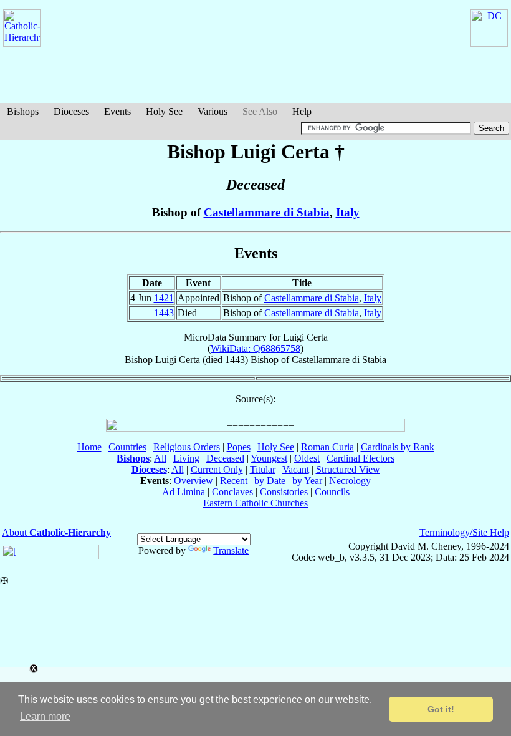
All (160, 458)
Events (117, 111)
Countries (127, 447)
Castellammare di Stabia (267, 212)
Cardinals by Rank (397, 447)
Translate (231, 550)
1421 (164, 298)
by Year (307, 480)
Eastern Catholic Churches (255, 503)
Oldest (307, 458)
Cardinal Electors (360, 458)
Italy (348, 212)
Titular (262, 469)
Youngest (269, 458)
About (56, 532)
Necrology (350, 480)
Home (89, 447)
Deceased (225, 458)
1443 (164, 312)
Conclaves (232, 492)
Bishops (23, 111)
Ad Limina (183, 492)
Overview (193, 480)
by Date (269, 480)
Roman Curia (327, 447)
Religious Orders (186, 447)
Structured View (348, 469)
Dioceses (71, 111)
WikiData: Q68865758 (255, 348)
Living (186, 458)
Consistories (284, 492)
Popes (239, 447)
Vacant (295, 469)
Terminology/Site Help (464, 532)
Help (302, 111)
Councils (332, 492)
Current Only (217, 469)
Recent (233, 480)
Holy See (164, 111)
